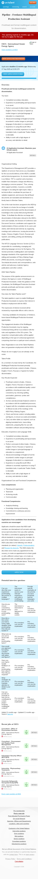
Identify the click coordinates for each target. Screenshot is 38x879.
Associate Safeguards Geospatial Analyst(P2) (10, 782)
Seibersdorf (6, 776)
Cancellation (19, 861)
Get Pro (32, 2)
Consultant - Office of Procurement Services (9, 729)
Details (32, 155)
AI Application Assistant (15, 152)
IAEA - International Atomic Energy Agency (10, 733)
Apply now (19, 572)
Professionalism (28, 545)
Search (24, 7)
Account (32, 7)
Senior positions (19, 839)
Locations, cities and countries (19, 823)
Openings (6, 7)
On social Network (19, 818)
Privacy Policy (10, 859)
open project (30, 854)
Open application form (13, 74)
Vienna (5, 736)
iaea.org (10, 714)
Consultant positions (19, 841)
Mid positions (19, 836)
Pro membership (19, 811)
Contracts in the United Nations (19, 828)
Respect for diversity (12, 548)
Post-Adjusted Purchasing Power (19, 816)
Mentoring (15, 7)
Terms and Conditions (24, 859)
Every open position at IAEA (11, 794)
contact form (13, 854)
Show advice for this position (13, 58)
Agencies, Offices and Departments (19, 821)
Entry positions (19, 833)
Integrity (19, 545)
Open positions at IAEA (10, 50)
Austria (9, 736)
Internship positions (19, 831)
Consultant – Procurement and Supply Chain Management (11, 743)
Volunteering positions (19, 844)
